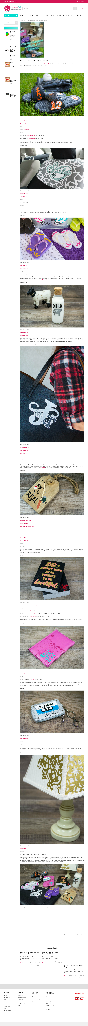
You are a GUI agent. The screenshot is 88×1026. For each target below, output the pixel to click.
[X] (81, 941)
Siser (19, 1005)
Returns (48, 999)
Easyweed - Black (24, 332)
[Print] (78, 941)
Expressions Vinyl (36, 999)
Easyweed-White (24, 120)
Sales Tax (48, 1009)
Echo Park (36, 613)
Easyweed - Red (23, 537)
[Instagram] (13, 1020)
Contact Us (48, 1003)
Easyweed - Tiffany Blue (25, 673)
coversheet (42, 467)
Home (31, 15)
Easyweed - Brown (24, 523)
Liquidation (20, 995)
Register (82, 1)
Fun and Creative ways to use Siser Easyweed (34, 60)
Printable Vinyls (21, 1003)
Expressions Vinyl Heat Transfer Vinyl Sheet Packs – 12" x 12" (13, 34)
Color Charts (24, 15)
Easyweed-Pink (23, 265)
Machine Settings (49, 15)
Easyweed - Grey (23, 456)
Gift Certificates (76, 15)
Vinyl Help (38, 15)
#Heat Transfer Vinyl (25, 941)
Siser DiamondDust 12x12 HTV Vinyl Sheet (13, 64)
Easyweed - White (24, 453)
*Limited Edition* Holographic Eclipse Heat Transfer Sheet (13, 96)
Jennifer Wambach (31, 208)
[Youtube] (11, 1020)
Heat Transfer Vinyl (22, 997)
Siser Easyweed (45, 63)
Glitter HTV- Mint (24, 196)
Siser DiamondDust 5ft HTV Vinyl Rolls (13, 79)
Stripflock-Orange (24, 123)
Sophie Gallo (33, 616)
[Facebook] (73, 941)
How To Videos (60, 15)
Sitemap (5, 1012)
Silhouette (32, 679)
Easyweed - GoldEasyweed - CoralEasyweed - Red (31, 605)
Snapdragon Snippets (31, 135)
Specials (6, 995)
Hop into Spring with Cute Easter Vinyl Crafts (50, 953)
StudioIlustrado (31, 138)
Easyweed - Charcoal (24, 447)
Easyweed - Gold (23, 848)
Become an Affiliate (50, 1001)
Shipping (48, 996)
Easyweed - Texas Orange (25, 520)
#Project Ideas (34, 941)
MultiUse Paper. (45, 279)
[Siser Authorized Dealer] (79, 993)
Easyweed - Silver (24, 335)
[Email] (76, 941)
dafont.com (26, 129)
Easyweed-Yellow (24, 268)
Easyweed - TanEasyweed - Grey (27, 526)
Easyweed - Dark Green (25, 532)
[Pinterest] (83, 941)
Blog (67, 15)
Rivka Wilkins (30, 610)
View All (33, 1001)
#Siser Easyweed (42, 941)
